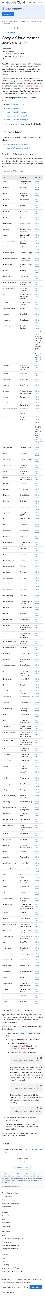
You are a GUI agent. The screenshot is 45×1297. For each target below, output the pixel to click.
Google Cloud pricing (8, 1200)
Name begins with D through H (17, 112)
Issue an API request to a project (18, 148)
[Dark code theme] (37, 1058)
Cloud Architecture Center (10, 1245)
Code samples (6, 1242)
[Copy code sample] (40, 1058)
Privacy (15, 1279)
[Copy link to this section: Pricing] (11, 1144)
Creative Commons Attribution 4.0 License (16, 1176)
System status (6, 1226)
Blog (3, 1258)
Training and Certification (10, 1249)
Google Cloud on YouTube (10, 1268)
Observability (24, 21)
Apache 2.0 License (19, 1178)
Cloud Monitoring (14, 9)
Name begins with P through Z (17, 120)
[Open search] (30, 2)
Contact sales (6, 1207)
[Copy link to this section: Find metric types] (23, 132)
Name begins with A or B (15, 105)
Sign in (40, 2)
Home (3, 21)
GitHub (4, 1235)
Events (4, 1261)
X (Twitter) (5, 1265)
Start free (7, 14)
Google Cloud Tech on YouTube (12, 1271)
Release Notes (6, 1223)
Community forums (8, 1216)
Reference (7, 24)
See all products (7, 1196)
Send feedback (9, 32)
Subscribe (35, 1287)
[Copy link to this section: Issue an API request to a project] (35, 1010)
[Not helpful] (17, 28)
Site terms (22, 1279)
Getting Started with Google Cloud (13, 1238)
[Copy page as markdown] (26, 43)
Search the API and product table (18, 144)
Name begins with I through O (16, 116)
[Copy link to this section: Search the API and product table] (36, 154)
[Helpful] (14, 28)
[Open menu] (3, 2)
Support (4, 1219)
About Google (6, 1279)
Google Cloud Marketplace (10, 1203)
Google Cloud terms (34, 1279)
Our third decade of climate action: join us (16, 1282)
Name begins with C (13, 108)
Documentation (12, 21)
